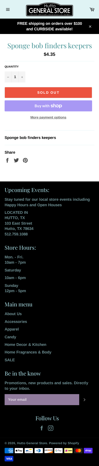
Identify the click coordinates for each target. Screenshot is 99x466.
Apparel (12, 329)
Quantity (12, 66)
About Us (13, 314)
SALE (10, 360)
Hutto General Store (32, 443)
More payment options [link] (48, 117)
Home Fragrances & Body (28, 352)
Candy (10, 337)
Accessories (16, 321)
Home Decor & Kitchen (25, 344)
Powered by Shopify (64, 443)
